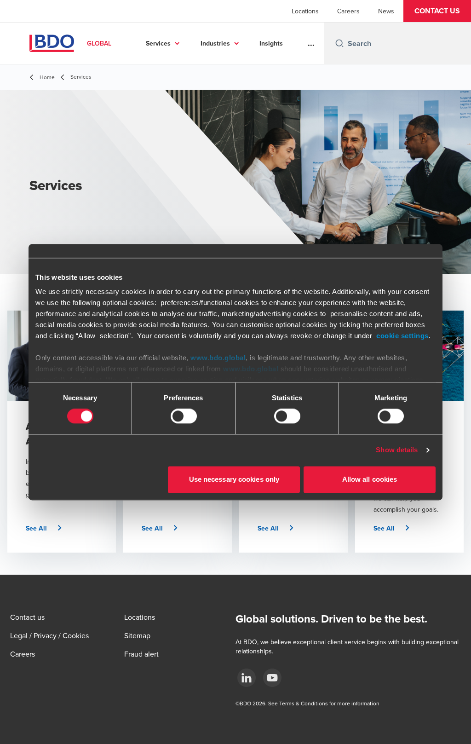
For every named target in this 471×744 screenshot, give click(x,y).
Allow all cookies (369, 479)
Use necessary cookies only (234, 479)
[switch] (184, 416)
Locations (305, 11)
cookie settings (402, 336)
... (311, 43)
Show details (397, 450)
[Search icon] (339, 43)
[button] (437, 11)
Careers (348, 11)
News (386, 11)
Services (158, 43)
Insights (271, 43)
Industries (215, 43)
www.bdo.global (218, 358)
